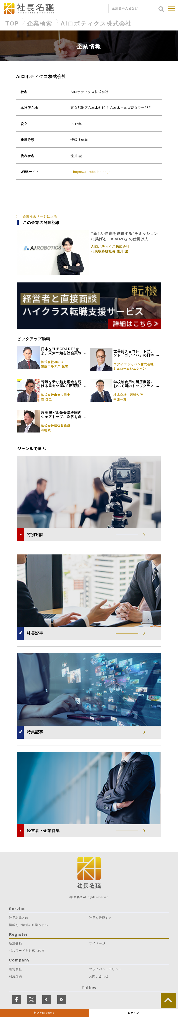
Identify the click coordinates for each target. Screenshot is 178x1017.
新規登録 (44, 1012)
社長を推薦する (100, 917)
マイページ (97, 943)
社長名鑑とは (18, 917)
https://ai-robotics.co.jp (91, 172)
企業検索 (39, 24)
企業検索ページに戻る (40, 216)
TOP (12, 24)
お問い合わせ (99, 976)
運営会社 (15, 969)
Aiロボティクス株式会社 (96, 24)
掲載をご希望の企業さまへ (28, 924)
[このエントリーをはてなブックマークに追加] (46, 999)
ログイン (133, 1012)
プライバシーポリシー (105, 969)
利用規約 (15, 976)
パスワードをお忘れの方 (27, 950)
